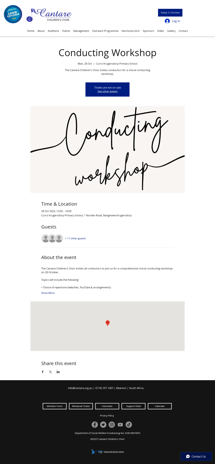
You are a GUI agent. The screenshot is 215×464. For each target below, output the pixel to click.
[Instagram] (112, 424)
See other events (108, 91)
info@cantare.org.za (80, 388)
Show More (48, 293)
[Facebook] (95, 424)
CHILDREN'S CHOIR (58, 20)
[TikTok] (129, 424)
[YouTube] (120, 424)
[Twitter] (103, 424)
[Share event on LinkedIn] (58, 372)
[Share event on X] (50, 372)
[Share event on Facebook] (42, 372)
